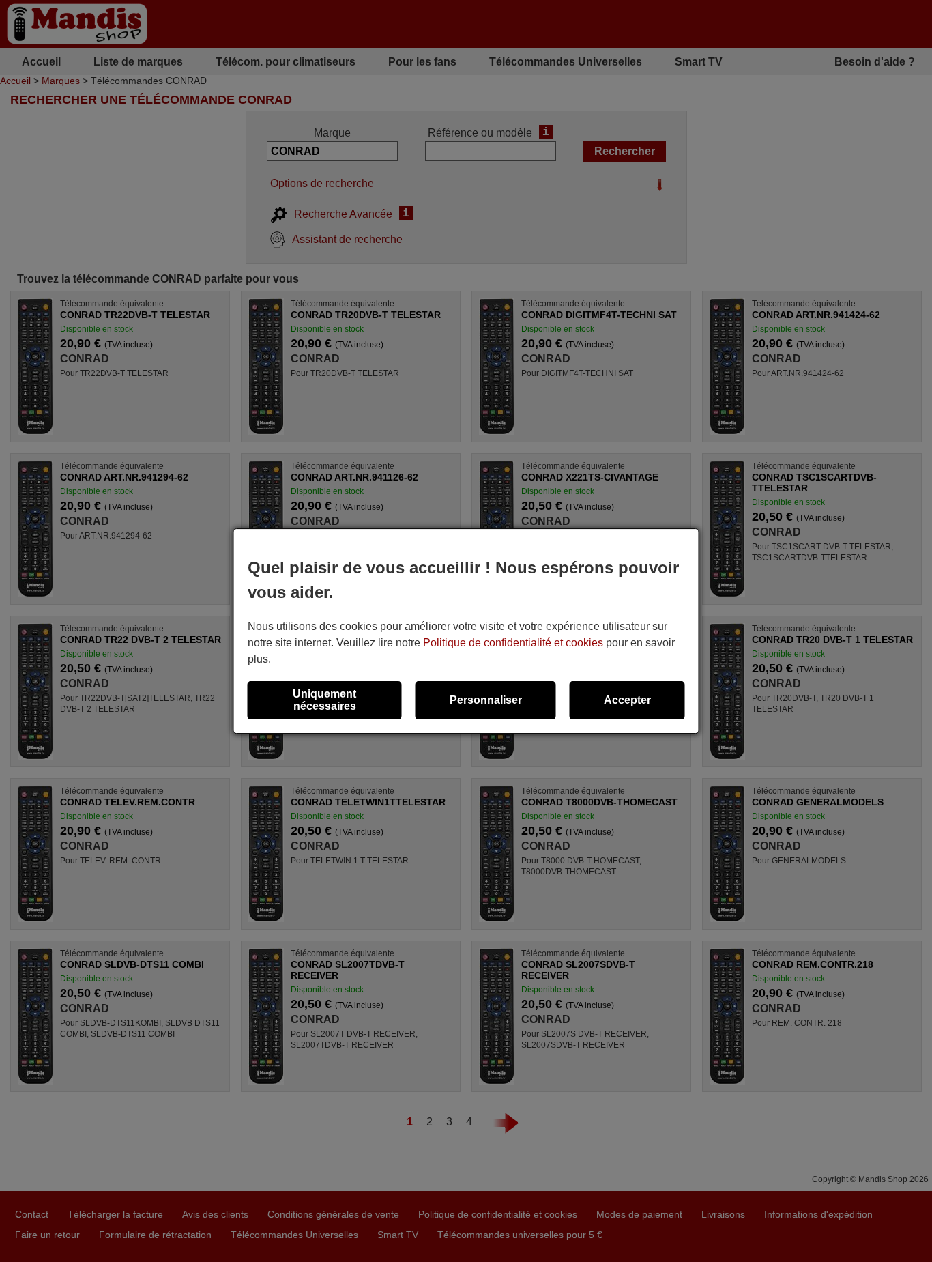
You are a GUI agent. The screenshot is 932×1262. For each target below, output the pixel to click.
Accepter (627, 700)
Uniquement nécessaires (324, 700)
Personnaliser (486, 700)
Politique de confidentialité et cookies (513, 642)
